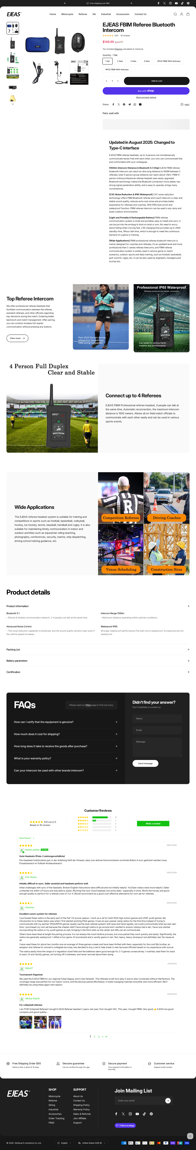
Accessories (55, 1114)
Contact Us (79, 1100)
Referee (53, 1100)
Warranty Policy (81, 1109)
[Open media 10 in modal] (57, 58)
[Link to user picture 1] (25, 1022)
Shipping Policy (81, 1105)
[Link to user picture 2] (40, 1022)
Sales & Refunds (82, 1114)
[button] (83, 817)
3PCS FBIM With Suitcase (168, 61)
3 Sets (133, 61)
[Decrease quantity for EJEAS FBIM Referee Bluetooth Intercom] (106, 81)
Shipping (118, 49)
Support (77, 1122)
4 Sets (147, 61)
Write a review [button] (153, 823)
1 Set (107, 61)
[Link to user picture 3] (54, 1022)
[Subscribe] (168, 1100)
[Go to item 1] (12, 43)
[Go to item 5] (12, 101)
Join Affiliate (79, 1118)
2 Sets (120, 61)
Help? (187, 104)
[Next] (131, 3)
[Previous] (65, 3)
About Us (78, 1096)
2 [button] (94, 1036)
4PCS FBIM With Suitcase (117, 69)
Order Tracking (56, 1118)
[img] (25, 845)
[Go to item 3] (12, 72)
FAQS (51, 1122)
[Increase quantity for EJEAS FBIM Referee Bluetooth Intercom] (118, 81)
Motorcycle (54, 1096)
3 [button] (99, 1036)
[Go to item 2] (12, 57)
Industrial (53, 1109)
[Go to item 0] (12, 28)
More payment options (146, 97)
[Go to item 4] (12, 87)
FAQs (88, 705)
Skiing (52, 1105)
